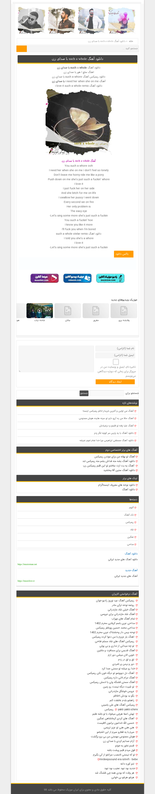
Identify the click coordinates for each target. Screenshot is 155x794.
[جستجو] (21, 49)
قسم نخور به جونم (125, 746)
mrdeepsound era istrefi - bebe (119, 759)
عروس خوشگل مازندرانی (121, 691)
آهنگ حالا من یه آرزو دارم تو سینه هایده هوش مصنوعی (106, 419)
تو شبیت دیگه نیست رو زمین (119, 687)
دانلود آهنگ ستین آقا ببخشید (119, 470)
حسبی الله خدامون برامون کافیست (116, 723)
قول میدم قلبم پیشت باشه (121, 750)
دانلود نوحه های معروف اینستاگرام (116, 485)
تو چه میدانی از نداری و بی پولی (117, 646)
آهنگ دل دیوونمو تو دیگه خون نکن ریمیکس (111, 673)
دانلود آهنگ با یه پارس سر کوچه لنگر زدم (114, 433)
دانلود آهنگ (128, 489)
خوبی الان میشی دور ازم (121, 655)
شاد (132, 530)
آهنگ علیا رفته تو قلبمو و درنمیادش (116, 426)
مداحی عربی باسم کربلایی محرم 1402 (115, 623)
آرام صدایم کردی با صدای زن (119, 741)
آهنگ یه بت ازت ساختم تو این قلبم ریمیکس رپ (109, 466)
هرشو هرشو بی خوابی (123, 777)
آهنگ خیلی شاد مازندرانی (121, 610)
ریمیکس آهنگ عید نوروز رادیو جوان (115, 600)
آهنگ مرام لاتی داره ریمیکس (119, 678)
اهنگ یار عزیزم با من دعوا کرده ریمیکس (113, 637)
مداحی (130, 545)
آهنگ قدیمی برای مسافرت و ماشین (116, 650)
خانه (131, 41)
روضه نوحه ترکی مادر (123, 605)
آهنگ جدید (131, 570)
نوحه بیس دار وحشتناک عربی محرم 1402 (112, 632)
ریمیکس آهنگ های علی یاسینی (118, 705)
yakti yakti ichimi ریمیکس (121, 709)
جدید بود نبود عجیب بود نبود (119, 768)
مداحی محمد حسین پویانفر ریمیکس (115, 628)
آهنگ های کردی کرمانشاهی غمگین (116, 718)
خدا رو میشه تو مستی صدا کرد (118, 668)
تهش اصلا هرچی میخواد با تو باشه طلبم (113, 714)
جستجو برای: (132, 393)
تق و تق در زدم (126, 659)
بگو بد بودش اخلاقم (124, 696)
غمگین (130, 537)
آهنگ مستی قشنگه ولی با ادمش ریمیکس (112, 682)
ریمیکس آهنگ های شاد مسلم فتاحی (115, 641)
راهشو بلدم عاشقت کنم (122, 700)
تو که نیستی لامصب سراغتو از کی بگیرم (114, 755)
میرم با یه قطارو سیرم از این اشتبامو (116, 732)
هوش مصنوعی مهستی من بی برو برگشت (113, 736)
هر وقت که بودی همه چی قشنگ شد (115, 773)
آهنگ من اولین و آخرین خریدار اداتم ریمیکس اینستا (108, 411)
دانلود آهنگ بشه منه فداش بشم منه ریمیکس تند (108, 461)
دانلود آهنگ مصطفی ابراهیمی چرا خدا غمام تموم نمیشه (107, 441)
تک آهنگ (129, 515)
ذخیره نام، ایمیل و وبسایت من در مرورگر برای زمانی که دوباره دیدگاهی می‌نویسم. (117, 371)
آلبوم (131, 508)
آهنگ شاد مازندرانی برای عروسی (117, 614)
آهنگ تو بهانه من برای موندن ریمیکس (114, 457)
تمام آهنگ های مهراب (123, 619)
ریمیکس (130, 522)
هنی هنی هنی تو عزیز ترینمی (119, 727)
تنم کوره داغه (127, 764)
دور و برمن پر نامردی (123, 664)
